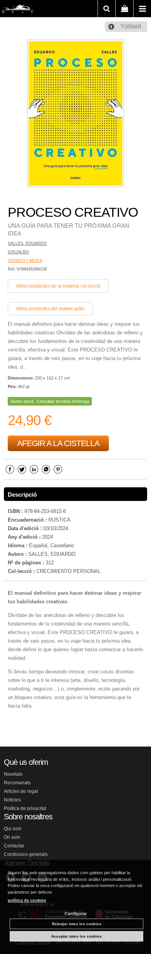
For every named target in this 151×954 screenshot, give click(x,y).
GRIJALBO (18, 251)
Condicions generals (26, 854)
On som (12, 837)
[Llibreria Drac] (17, 10)
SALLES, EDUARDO (27, 243)
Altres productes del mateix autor (50, 308)
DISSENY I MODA (25, 260)
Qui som (12, 828)
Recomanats (17, 782)
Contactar (14, 846)
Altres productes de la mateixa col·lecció (58, 286)
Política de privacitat (25, 808)
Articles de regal (21, 791)
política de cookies (27, 900)
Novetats (13, 774)
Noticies (12, 800)
